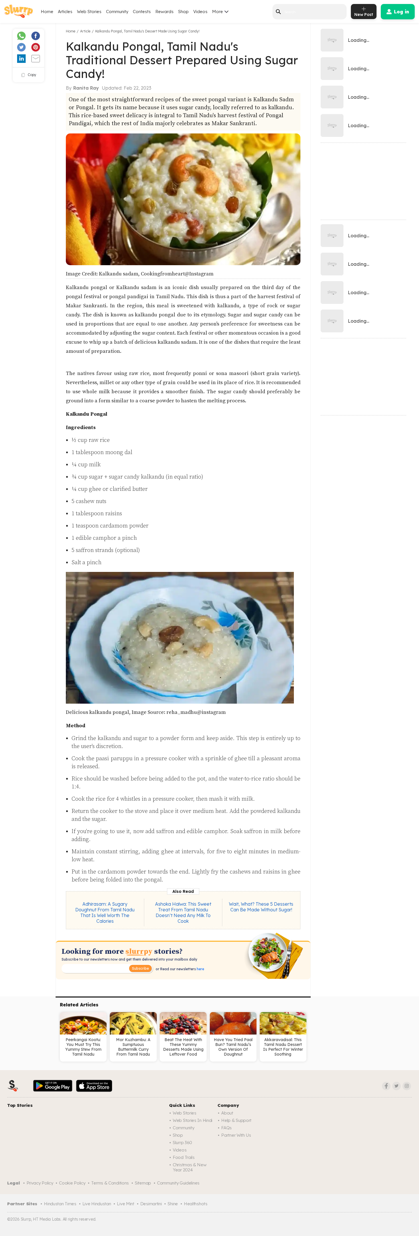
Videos (200, 11)
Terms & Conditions (110, 1183)
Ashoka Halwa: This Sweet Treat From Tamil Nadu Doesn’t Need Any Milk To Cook (183, 912)
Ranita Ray (86, 88)
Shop (183, 11)
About (227, 1113)
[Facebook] (386, 1086)
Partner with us (236, 1135)
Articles (65, 11)
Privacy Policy (40, 1183)
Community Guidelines (178, 1183)
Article (85, 31)
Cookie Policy (72, 1183)
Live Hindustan (96, 1203)
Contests (142, 11)
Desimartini (151, 1203)
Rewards (164, 11)
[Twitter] (396, 1086)
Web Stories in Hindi (192, 1120)
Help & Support (236, 1120)
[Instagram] (406, 1086)
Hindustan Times (60, 1203)
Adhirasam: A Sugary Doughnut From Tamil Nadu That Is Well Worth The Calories (105, 912)
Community (117, 11)
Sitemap (143, 1183)
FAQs (226, 1127)
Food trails (184, 1157)
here (200, 969)
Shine (173, 1203)
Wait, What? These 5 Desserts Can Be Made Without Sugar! (261, 906)
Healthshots (196, 1203)
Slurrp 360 (182, 1142)
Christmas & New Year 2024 (190, 1167)
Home (47, 11)
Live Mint (125, 1203)
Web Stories (89, 11)
